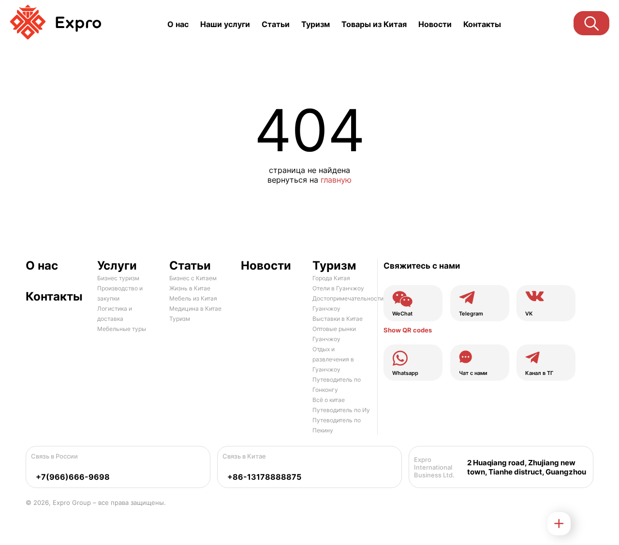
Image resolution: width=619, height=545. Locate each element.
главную (336, 180)
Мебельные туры (121, 328)
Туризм (315, 24)
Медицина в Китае (195, 308)
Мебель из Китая (193, 298)
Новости (435, 24)
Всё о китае (328, 399)
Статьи (276, 24)
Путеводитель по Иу (341, 410)
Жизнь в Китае (189, 288)
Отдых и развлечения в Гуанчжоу (333, 359)
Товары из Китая (374, 24)
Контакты (482, 24)
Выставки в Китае (337, 318)
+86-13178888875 (264, 477)
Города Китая (331, 278)
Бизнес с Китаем (193, 278)
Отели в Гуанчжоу (338, 288)
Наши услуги (225, 24)
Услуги (117, 265)
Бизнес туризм (118, 278)
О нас (178, 24)
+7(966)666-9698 (73, 477)
